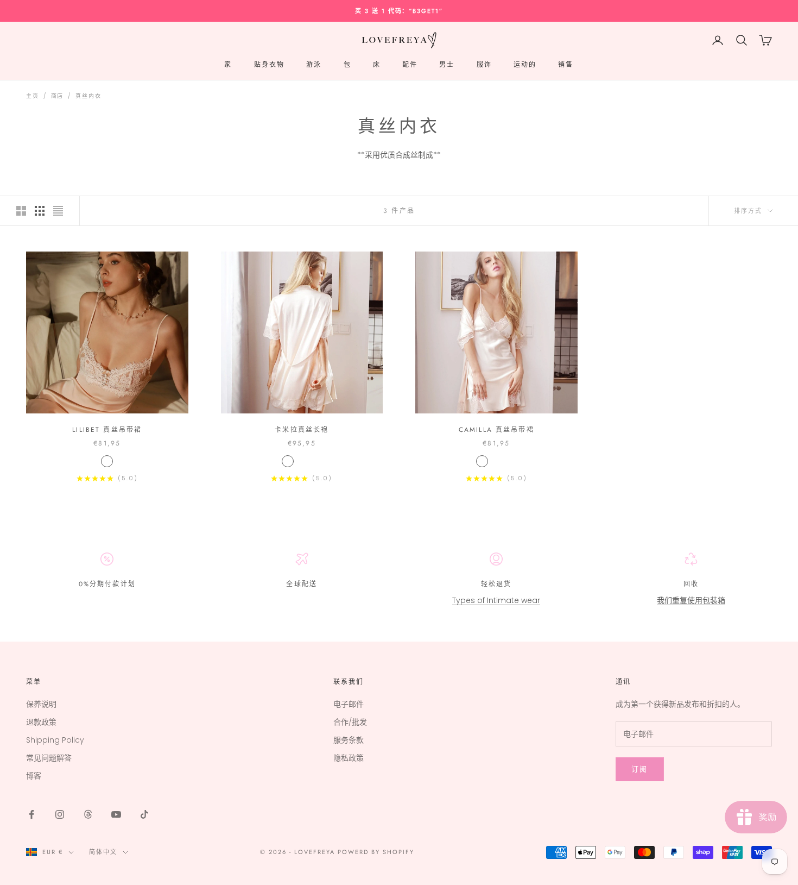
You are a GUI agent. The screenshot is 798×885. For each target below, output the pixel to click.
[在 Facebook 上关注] (31, 814)
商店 (57, 96)
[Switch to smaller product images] (40, 210)
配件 (409, 65)
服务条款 (348, 740)
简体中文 (103, 852)
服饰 (484, 65)
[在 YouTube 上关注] (116, 814)
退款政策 (41, 722)
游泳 (313, 65)
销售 (565, 65)
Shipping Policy (55, 740)
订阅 (639, 769)
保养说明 (41, 704)
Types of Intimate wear (496, 600)
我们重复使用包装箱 (691, 600)
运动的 (525, 65)
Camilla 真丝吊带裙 (496, 430)
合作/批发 (350, 722)
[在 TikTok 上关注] (144, 814)
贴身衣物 (269, 65)
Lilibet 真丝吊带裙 (107, 430)
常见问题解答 (49, 757)
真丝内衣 (88, 96)
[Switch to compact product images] (58, 210)
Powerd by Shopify (376, 852)
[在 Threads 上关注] (88, 814)
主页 (32, 96)
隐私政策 (348, 757)
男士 (446, 65)
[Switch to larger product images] (21, 210)
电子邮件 (348, 704)
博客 (33, 775)
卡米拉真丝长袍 (301, 430)
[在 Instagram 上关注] (59, 814)
